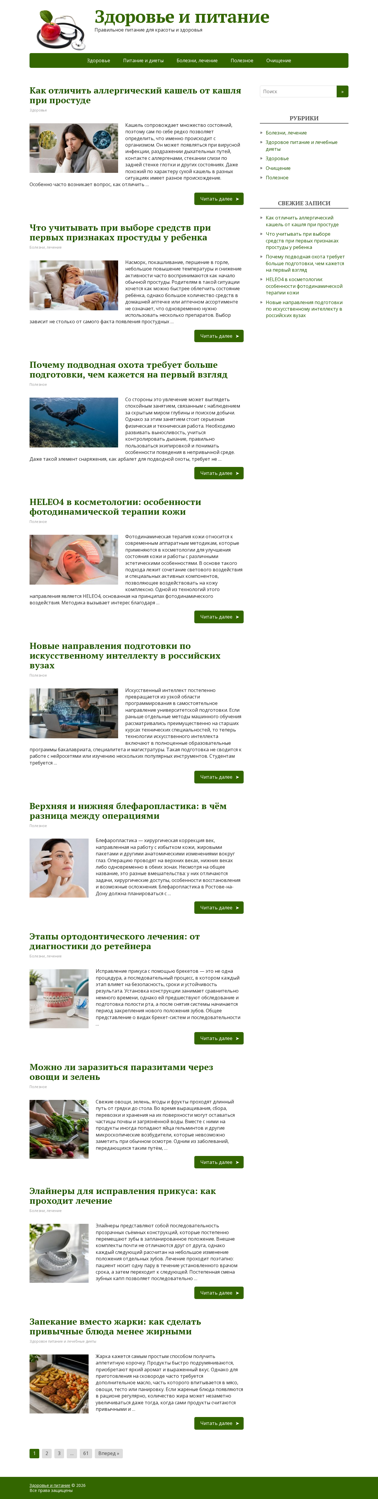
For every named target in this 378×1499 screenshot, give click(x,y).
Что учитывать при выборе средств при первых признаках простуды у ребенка (120, 232)
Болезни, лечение (197, 60)
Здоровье (98, 60)
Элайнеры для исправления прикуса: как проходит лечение (123, 1195)
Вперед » (108, 1453)
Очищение (278, 60)
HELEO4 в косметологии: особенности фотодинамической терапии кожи (115, 506)
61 (86, 1453)
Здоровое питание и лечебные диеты (63, 1341)
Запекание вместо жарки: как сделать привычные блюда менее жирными (115, 1326)
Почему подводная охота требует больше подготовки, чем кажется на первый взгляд (129, 369)
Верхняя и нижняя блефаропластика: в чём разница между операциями (128, 810)
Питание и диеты (143, 60)
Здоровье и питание (50, 1485)
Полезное (242, 60)
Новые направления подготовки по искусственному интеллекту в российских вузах (125, 655)
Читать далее (216, 199)
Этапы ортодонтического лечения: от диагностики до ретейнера (115, 941)
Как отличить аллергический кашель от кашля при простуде (135, 95)
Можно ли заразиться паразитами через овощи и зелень (121, 1072)
